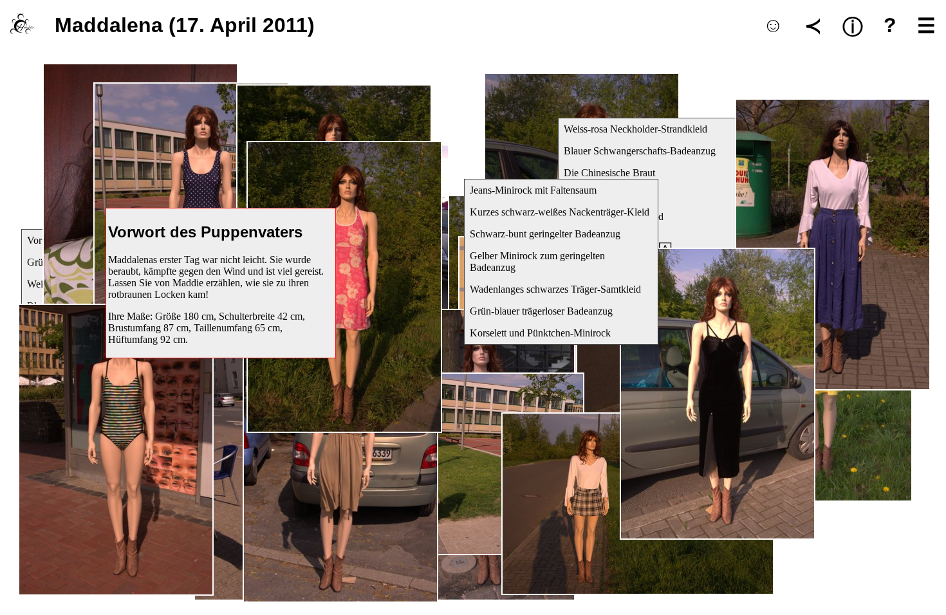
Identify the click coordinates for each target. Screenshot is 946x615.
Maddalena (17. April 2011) (185, 25)
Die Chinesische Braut (609, 172)
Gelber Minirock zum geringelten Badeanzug (537, 261)
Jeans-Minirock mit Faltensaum (533, 190)
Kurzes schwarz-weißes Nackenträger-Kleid (559, 212)
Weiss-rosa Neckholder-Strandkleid (635, 129)
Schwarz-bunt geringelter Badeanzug (545, 233)
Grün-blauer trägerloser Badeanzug (541, 311)
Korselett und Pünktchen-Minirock (540, 332)
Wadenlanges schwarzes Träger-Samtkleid (555, 289)
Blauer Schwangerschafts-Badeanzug (640, 150)
